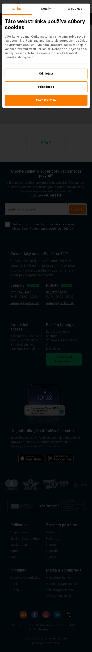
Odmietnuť (46, 73)
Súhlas (17, 8)
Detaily (46, 8)
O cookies (75, 8)
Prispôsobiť (46, 87)
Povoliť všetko (46, 100)
